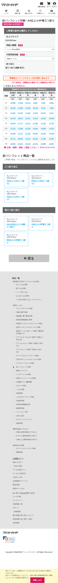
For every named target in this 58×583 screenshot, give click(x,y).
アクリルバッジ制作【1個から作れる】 (28, 351)
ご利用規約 (17, 511)
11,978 (35, 113)
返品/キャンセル (19, 488)
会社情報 (16, 523)
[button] (9, 539)
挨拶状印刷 (20, 408)
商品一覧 (16, 278)
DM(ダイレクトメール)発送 (26, 378)
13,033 (51, 128)
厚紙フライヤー (22, 371)
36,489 (13, 133)
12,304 (27, 108)
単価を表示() (15, 86)
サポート (16, 508)
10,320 (35, 108)
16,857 (51, 144)
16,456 (43, 133)
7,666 (43, 103)
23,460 (20, 128)
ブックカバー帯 (22, 412)
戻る (31, 258)
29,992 (13, 123)
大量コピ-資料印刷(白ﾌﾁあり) (26, 440)
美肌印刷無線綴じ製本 (24, 320)
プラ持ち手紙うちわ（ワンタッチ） (29, 300)
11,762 (51, 123)
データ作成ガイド (19, 470)
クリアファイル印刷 (23, 374)
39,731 (13, 139)
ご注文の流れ (18, 466)
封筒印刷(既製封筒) (23, 404)
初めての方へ (18, 462)
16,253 (27, 118)
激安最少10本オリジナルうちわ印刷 (26, 281)
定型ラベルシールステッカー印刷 (28, 327)
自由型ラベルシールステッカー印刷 (29, 323)
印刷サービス (18, 305)
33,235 (13, 128)
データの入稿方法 (19, 473)
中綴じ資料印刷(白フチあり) (26, 432)
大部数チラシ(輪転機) (24, 382)
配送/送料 (16, 485)
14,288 (20, 108)
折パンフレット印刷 (23, 367)
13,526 (43, 123)
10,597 (43, 113)
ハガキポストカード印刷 (25, 397)
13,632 (35, 118)
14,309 (51, 133)
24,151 (27, 139)
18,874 (20, 118)
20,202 (27, 128)
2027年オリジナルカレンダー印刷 (28, 359)
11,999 (20, 103)
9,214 (52, 113)
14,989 (43, 128)
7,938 (52, 108)
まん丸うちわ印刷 (22, 296)
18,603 (35, 133)
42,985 (13, 144)
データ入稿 (17, 496)
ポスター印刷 (21, 386)
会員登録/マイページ (20, 481)
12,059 (43, 118)
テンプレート (18, 500)
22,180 (27, 133)
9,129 (43, 108)
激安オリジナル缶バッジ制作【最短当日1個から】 (30, 332)
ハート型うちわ (22, 292)
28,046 (20, 139)
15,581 (51, 139)
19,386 (43, 144)
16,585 (20, 113)
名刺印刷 (19, 393)
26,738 (13, 118)
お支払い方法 (18, 477)
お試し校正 (20, 416)
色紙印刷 (19, 423)
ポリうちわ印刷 (22, 285)
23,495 (13, 113)
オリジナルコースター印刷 (26, 448)
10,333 (27, 103)
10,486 (51, 118)
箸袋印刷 (19, 452)
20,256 (35, 139)
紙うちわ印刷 (21, 288)
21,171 (20, 123)
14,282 (27, 113)
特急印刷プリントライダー (25, 552)
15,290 (35, 123)
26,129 (27, 144)
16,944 (35, 128)
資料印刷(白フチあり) (20, 429)
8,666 (35, 103)
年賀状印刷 (20, 401)
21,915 (35, 144)
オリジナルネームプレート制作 (27, 356)
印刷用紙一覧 (18, 504)
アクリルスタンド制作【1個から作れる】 (29, 344)
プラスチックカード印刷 (25, 363)
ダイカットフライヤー (24, 419)
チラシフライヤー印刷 (24, 308)
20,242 (13, 108)
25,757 (20, 133)
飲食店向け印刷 (18, 445)
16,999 (13, 103)
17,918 (43, 139)
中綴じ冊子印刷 (22, 312)
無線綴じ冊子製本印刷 (24, 316)
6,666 (52, 103)
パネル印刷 (20, 389)
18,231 (27, 123)
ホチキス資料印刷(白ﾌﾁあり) (26, 436)
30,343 (20, 144)
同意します (37, 580)
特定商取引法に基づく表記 (22, 519)
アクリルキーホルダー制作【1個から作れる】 (29, 338)
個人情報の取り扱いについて (23, 515)
